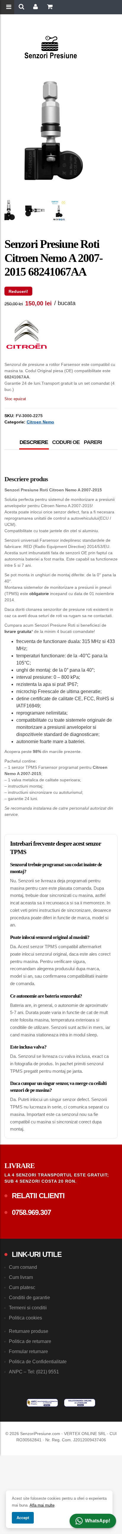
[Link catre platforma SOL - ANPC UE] (79, 1402)
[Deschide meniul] (9, 7)
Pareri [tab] (93, 442)
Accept (23, 1518)
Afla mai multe (42, 1505)
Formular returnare (28, 1351)
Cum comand (23, 1267)
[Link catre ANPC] (42, 1402)
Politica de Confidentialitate (38, 1361)
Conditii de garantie (29, 1297)
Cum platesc (22, 1287)
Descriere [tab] (34, 442)
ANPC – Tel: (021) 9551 (34, 1371)
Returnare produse (28, 1331)
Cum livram (21, 1277)
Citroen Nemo (40, 422)
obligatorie (39, 593)
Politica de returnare (30, 1341)
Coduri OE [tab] (66, 442)
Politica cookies (25, 1317)
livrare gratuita (17, 631)
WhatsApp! (97, 1520)
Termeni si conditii (28, 1307)
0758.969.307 (31, 1212)
